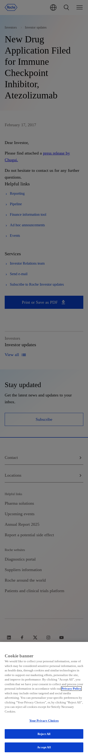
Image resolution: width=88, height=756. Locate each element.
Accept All (44, 747)
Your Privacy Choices (44, 720)
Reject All (44, 734)
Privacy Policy (71, 688)
